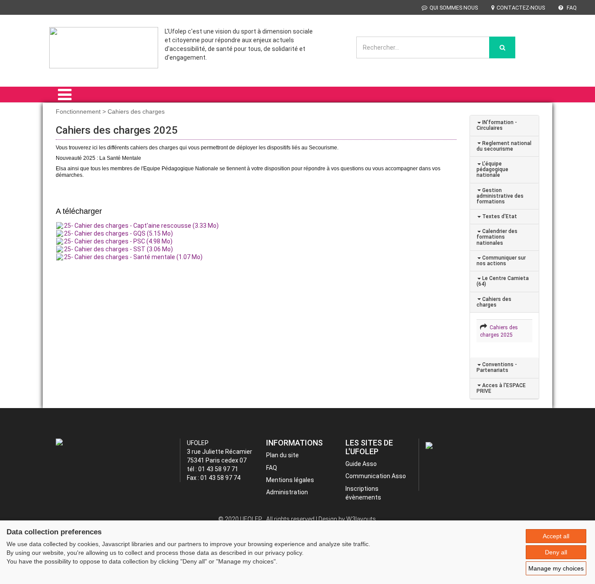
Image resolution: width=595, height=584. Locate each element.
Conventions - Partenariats (497, 367)
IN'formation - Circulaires (497, 125)
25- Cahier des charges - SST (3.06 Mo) (118, 249)
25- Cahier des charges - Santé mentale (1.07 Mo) (133, 256)
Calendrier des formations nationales (497, 237)
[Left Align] (502, 47)
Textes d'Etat (499, 216)
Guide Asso (361, 463)
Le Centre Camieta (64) (503, 281)
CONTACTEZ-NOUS (521, 7)
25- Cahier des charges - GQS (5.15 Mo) (118, 233)
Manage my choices (556, 568)
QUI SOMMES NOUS (453, 7)
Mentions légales (290, 479)
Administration (287, 492)
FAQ (571, 7)
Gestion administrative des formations (500, 196)
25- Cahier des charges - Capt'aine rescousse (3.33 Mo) (141, 225)
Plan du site (282, 455)
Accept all (556, 536)
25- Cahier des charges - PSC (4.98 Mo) (118, 241)
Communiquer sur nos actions (501, 261)
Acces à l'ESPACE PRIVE (501, 388)
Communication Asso (375, 476)
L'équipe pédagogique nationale (492, 169)
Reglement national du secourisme (504, 146)
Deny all (556, 552)
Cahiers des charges (494, 302)
